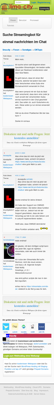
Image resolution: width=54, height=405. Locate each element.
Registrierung (43, 2)
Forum (13, 20)
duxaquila (7, 155)
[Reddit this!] (33, 332)
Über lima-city (27, 390)
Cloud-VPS (33, 8)
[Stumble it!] (24, 332)
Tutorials (10, 25)
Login (33, 2)
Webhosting (9, 387)
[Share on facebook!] (42, 332)
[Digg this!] (16, 332)
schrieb (29, 179)
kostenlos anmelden (26, 138)
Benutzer (23, 20)
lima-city (6, 49)
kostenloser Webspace (10, 4)
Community (44, 8)
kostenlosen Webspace (8, 97)
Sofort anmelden (40, 343)
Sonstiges (26, 49)
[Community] (7, 19)
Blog (36, 390)
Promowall (34, 20)
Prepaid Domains (41, 369)
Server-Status (39, 393)
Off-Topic (38, 49)
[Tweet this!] (7, 332)
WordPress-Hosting (9, 8)
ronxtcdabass (8, 239)
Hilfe (3, 13)
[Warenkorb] (7, 11)
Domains (23, 8)
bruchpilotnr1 (8, 65)
